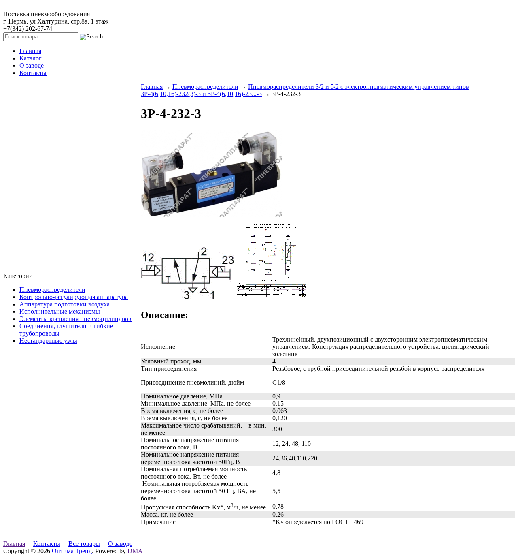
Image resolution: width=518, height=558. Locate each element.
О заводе (120, 543)
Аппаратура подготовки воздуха (64, 304)
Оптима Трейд (72, 550)
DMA (135, 550)
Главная (152, 86)
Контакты (46, 543)
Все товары (84, 543)
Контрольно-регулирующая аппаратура (73, 296)
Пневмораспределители (52, 289)
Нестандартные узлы (48, 340)
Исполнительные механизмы (59, 311)
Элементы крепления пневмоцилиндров (75, 318)
